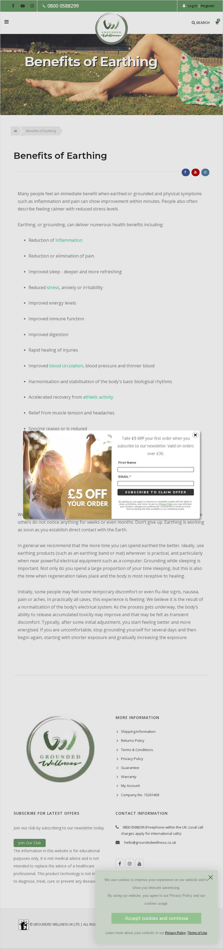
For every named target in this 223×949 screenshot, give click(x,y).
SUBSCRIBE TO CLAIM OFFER (155, 492)
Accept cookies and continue (156, 918)
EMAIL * (124, 476)
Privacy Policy (175, 933)
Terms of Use (197, 933)
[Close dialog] (210, 877)
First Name (127, 462)
